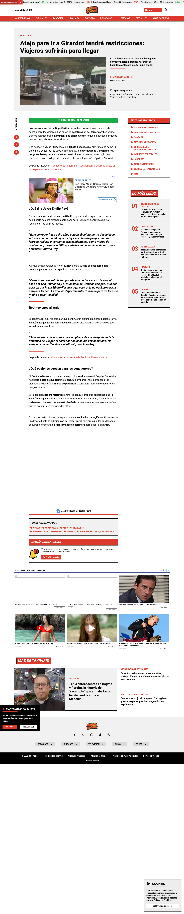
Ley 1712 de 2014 (92, 760)
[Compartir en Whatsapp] (16, 152)
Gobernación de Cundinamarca (48, 531)
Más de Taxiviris (33, 660)
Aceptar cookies (161, 906)
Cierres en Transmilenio (147, 169)
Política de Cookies (162, 900)
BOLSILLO (90, 18)
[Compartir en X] (16, 144)
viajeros (71, 531)
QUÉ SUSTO (141, 18)
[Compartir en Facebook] (16, 137)
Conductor (38, 528)
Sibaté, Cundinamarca (103, 531)
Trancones (78, 528)
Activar (10, 727)
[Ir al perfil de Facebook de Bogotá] (74, 734)
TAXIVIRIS (58, 18)
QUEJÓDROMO (22, 18)
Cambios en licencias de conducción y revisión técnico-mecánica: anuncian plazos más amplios (153, 213)
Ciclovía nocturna (144, 164)
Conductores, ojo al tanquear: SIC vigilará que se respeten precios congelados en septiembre (144, 701)
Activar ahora (51, 557)
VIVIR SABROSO (161, 18)
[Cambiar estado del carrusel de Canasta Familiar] (20, 2)
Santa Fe (138, 137)
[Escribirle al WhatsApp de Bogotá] (109, 734)
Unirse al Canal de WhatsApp (75, 120)
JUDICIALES (41, 18)
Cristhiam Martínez (123, 77)
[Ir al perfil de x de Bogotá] (83, 734)
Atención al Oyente (98, 756)
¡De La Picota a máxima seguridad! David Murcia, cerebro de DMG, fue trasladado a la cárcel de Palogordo (152, 275)
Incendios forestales (145, 154)
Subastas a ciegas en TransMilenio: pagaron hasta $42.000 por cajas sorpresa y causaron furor (152, 233)
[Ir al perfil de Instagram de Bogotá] (91, 734)
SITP (136, 174)
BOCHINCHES (107, 18)
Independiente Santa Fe (146, 132)
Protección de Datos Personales (125, 756)
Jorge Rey (84, 531)
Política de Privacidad (76, 756)
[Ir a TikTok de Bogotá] (100, 734)
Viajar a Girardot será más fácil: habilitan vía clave (79, 357)
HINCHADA (74, 18)
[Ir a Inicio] (92, 10)
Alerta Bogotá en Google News (76, 511)
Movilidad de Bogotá (145, 142)
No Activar (28, 727)
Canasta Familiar (9, 2)
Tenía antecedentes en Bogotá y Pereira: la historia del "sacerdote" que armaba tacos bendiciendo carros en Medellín (153, 297)
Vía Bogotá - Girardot (58, 528)
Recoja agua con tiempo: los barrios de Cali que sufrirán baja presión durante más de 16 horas (153, 253)
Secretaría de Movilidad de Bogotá (145, 148)
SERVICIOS (124, 18)
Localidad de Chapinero (146, 127)
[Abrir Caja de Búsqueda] (166, 10)
